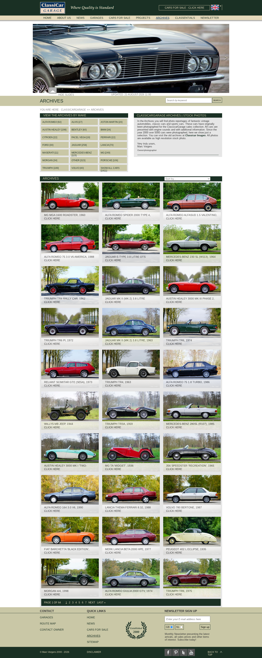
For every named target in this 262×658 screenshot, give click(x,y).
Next (91, 602)
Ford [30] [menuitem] (47, 145)
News (80, 17)
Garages (96, 17)
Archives (162, 17)
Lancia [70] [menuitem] (107, 145)
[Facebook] (168, 652)
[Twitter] (183, 652)
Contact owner (52, 629)
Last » (101, 602)
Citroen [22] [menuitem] (49, 137)
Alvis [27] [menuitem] (77, 122)
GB (168, 627)
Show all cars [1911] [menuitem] (110, 169)
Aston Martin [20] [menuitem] (111, 122)
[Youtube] (191, 652)
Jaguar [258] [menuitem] (79, 145)
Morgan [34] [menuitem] (49, 160)
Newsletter (210, 17)
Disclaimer (94, 652)
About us (64, 17)
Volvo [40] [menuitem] (78, 168)
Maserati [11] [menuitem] (50, 152)
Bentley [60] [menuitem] (79, 129)
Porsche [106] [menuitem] (109, 160)
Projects (143, 17)
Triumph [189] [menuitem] (50, 168)
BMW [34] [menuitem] (106, 129)
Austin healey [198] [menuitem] (54, 129)
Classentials (185, 17)
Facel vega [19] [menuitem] (81, 137)
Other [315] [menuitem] (78, 160)
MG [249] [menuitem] (105, 152)
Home (47, 17)
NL (177, 627)
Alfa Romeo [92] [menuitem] (51, 122)
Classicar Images (195, 135)
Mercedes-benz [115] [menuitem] (82, 153)
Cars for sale (119, 17)
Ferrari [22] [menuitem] (108, 137)
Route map (48, 623)
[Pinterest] (176, 652)
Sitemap (93, 641)
